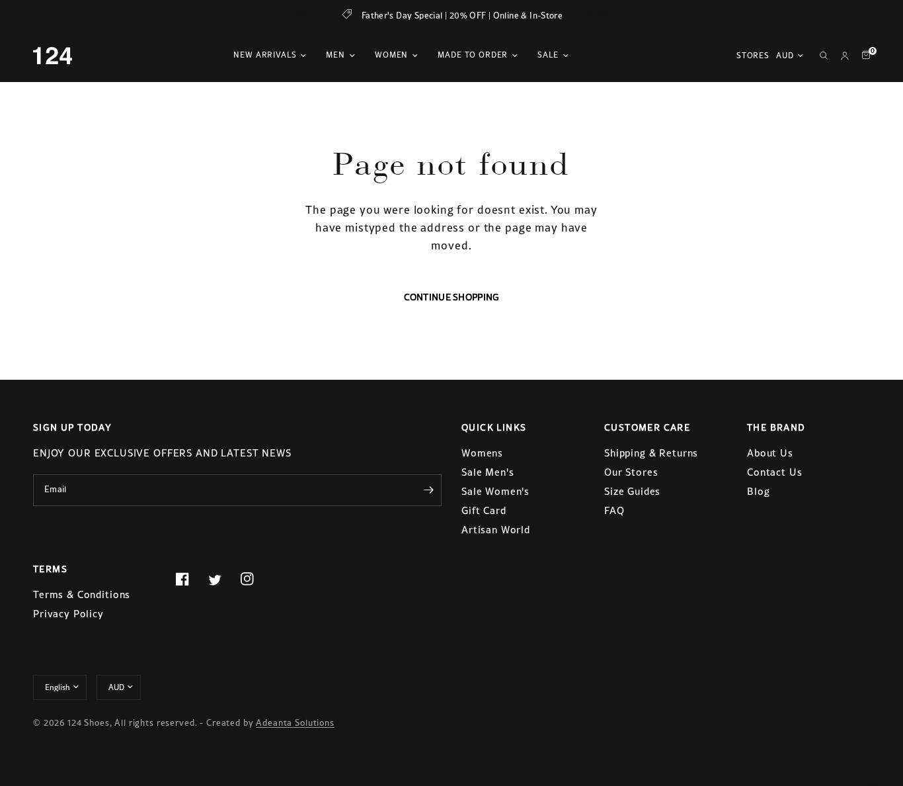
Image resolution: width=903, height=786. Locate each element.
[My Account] (844, 55)
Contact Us (775, 472)
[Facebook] (190, 578)
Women (391, 55)
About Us (770, 453)
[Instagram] (255, 578)
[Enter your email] (428, 490)
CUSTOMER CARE (647, 427)
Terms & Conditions (81, 594)
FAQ (614, 510)
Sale (547, 55)
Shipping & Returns (651, 453)
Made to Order (473, 55)
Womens (482, 453)
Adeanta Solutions (295, 723)
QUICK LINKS (493, 427)
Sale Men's (487, 472)
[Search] (823, 55)
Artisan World (495, 529)
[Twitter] (222, 579)
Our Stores (631, 472)
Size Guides (632, 491)
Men (335, 55)
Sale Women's (495, 491)
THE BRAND (776, 427)
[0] (862, 55)
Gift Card (483, 510)
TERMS (50, 569)
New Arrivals (264, 55)
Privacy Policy (68, 613)
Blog (758, 491)
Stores (752, 55)
